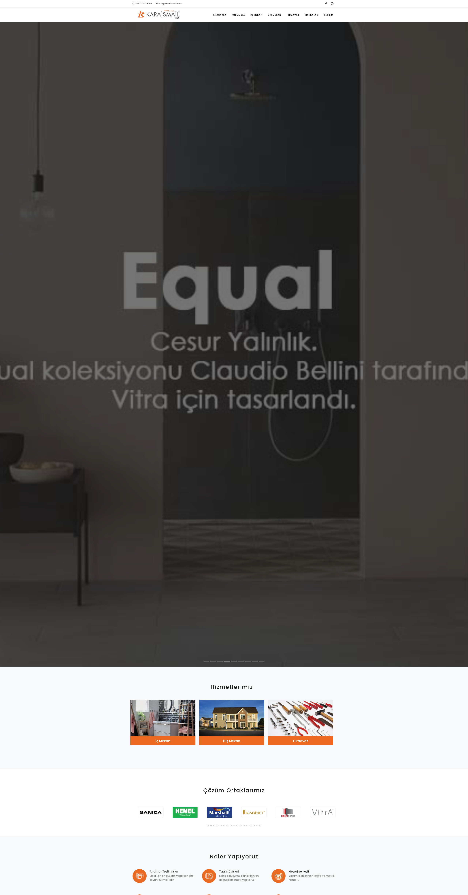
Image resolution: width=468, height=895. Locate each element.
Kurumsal (238, 14)
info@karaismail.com (170, 3)
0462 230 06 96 (143, 3)
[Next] (461, 347)
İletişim (328, 14)
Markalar (311, 14)
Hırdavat (293, 14)
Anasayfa (219, 14)
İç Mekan (256, 14)
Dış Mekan (274, 14)
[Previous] (7, 347)
